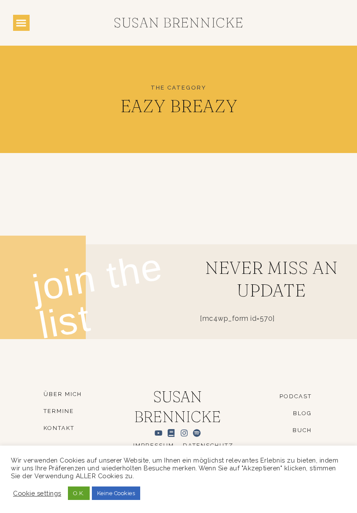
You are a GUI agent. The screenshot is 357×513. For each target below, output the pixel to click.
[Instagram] (184, 432)
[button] (21, 23)
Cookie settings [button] (37, 493)
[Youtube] (158, 432)
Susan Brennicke (178, 22)
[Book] (171, 432)
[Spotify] (196, 432)
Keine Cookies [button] (116, 493)
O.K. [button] (78, 493)
